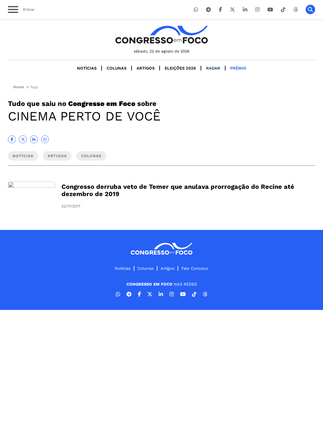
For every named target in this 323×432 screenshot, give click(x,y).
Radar (213, 68)
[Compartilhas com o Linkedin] (34, 139)
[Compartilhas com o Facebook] (12, 139)
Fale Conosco (194, 268)
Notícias (87, 68)
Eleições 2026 (180, 68)
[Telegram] (208, 10)
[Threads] (295, 10)
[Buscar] (310, 9)
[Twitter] (232, 10)
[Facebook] (220, 10)
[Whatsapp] (196, 10)
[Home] (161, 34)
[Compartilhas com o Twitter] (23, 139)
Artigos (146, 68)
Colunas (116, 68)
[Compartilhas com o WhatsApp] (45, 139)
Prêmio (238, 68)
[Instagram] (257, 10)
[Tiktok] (283, 10)
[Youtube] (270, 10)
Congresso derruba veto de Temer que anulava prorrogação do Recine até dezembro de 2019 (178, 190)
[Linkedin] (245, 10)
